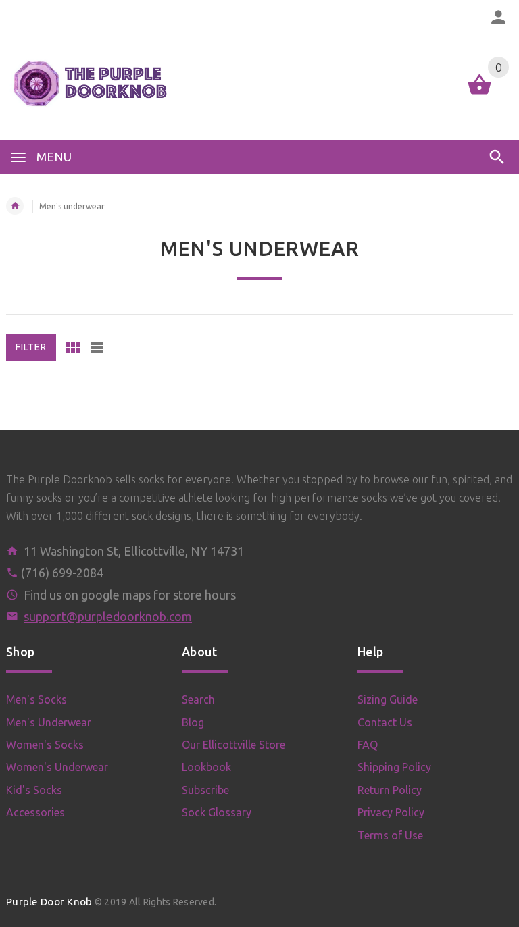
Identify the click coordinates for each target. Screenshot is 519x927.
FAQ (367, 745)
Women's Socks (45, 745)
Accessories (35, 812)
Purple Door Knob (49, 901)
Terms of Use (390, 835)
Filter (31, 347)
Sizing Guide (387, 699)
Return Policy (389, 790)
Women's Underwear (57, 767)
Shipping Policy (394, 767)
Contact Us (384, 722)
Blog (193, 722)
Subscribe (205, 790)
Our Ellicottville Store (233, 745)
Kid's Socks (34, 790)
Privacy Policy (390, 812)
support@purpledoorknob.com (108, 616)
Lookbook (206, 767)
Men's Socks (36, 699)
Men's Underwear (48, 722)
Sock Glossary (216, 812)
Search (198, 699)
